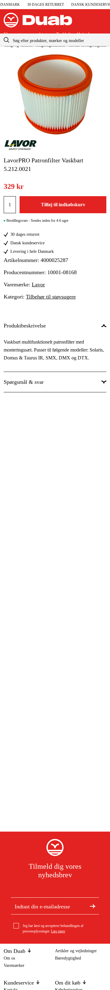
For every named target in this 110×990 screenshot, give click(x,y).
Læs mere (58, 931)
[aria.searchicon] (6, 40)
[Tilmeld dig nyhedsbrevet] (92, 905)
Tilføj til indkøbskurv (63, 204)
